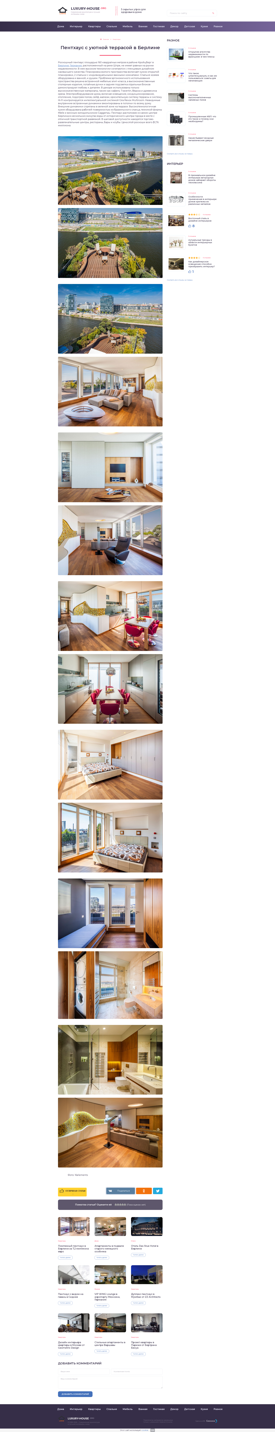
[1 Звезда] (116, 1204)
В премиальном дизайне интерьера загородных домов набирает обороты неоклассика (202, 179)
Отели (133, 1241)
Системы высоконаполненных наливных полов (199, 97)
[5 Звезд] (125, 1204)
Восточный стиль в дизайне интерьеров (199, 219)
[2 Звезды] (118, 1204)
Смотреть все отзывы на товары (180, 154)
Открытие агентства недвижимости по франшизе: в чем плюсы (201, 54)
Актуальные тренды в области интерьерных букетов (200, 242)
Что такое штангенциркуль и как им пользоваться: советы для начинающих (202, 77)
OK (152, 1430)
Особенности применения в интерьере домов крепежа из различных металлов (202, 200)
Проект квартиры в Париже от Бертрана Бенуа (144, 1345)
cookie (145, 1430)
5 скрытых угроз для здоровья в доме (133, 10)
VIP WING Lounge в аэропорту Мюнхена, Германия (107, 1297)
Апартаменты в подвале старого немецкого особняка (109, 1249)
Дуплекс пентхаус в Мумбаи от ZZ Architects (146, 1295)
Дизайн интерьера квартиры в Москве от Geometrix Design (71, 1345)
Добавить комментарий (75, 1394)
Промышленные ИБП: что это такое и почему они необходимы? (202, 119)
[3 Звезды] (120, 1204)
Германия (76, 65)
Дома (97, 1241)
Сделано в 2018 (200, 1421)
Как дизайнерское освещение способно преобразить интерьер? (201, 264)
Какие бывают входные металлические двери (201, 139)
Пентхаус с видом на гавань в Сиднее (70, 1295)
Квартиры (62, 1241)
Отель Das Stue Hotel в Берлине (144, 1247)
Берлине (63, 65)
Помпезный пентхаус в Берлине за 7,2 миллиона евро (73, 1249)
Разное (97, 1289)
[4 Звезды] (122, 1204)
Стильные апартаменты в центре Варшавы (110, 1343)
